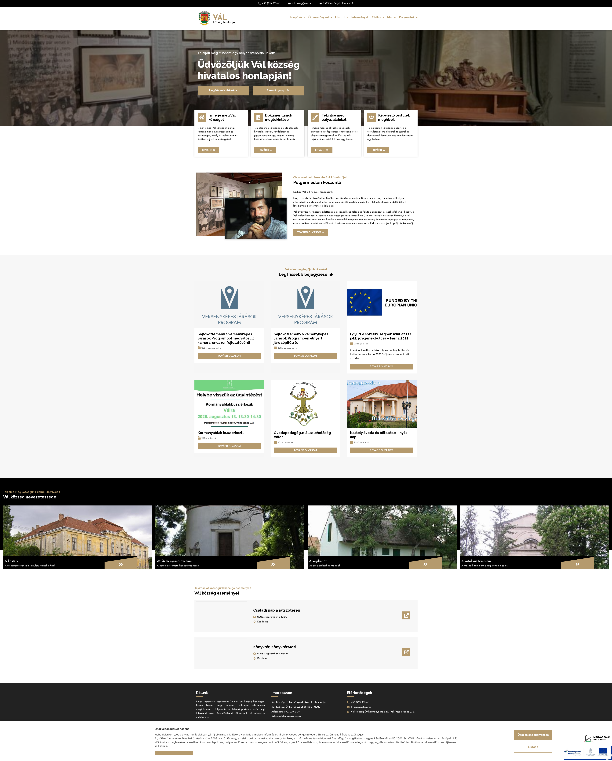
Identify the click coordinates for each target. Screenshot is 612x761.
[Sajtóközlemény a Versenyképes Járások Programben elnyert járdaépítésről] (305, 305)
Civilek (376, 17)
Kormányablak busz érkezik (221, 433)
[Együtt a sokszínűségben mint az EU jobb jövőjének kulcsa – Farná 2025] (382, 305)
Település (295, 17)
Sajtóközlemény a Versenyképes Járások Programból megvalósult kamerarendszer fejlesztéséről (226, 338)
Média (391, 17)
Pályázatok (407, 17)
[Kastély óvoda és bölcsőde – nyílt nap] (382, 404)
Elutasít (533, 747)
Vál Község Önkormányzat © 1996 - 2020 (295, 707)
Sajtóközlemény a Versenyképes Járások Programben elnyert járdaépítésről (301, 338)
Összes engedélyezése (533, 734)
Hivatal (340, 17)
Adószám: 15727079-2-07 (285, 712)
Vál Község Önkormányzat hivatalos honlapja (298, 702)
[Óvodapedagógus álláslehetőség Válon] (305, 404)
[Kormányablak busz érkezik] (229, 404)
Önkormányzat (318, 17)
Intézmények (360, 17)
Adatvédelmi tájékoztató (286, 716)
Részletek (161, 753)
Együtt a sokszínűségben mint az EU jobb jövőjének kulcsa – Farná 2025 (380, 336)
